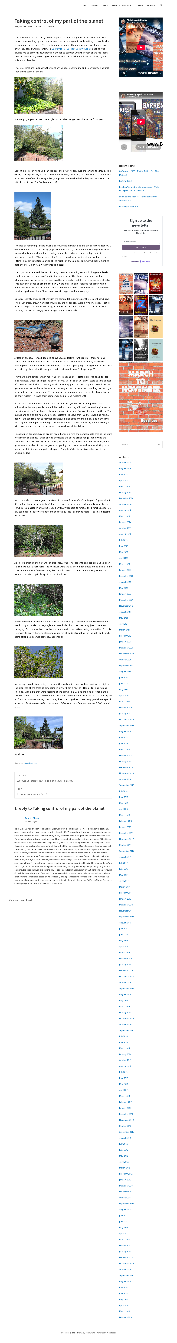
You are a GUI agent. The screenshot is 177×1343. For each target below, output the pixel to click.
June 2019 (123, 743)
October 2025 (125, 462)
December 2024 (126, 498)
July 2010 (123, 1287)
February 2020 (125, 707)
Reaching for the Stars (129, 206)
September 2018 (126, 785)
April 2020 (123, 695)
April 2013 (123, 1090)
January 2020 (125, 713)
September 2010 (126, 1275)
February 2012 (125, 1173)
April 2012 (123, 1162)
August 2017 (125, 857)
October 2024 (125, 504)
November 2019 (126, 719)
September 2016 (126, 916)
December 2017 (126, 833)
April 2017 (123, 881)
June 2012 (123, 1150)
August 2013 (125, 1066)
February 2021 (125, 635)
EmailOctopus (146, 261)
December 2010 (126, 1257)
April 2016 (123, 946)
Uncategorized (31, 763)
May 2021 (123, 617)
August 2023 (125, 534)
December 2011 (126, 1185)
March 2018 (124, 815)
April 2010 (123, 1305)
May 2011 (123, 1227)
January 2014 (125, 1054)
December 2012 (126, 1114)
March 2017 (124, 887)
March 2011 (124, 1239)
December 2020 (126, 647)
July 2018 (123, 791)
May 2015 (123, 1000)
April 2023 (123, 558)
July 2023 (123, 540)
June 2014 (123, 1042)
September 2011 (126, 1203)
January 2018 (125, 827)
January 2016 (125, 964)
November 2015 (126, 976)
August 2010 (125, 1281)
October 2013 (125, 1060)
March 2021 (124, 629)
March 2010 (124, 1311)
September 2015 (126, 988)
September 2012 (126, 1132)
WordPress (111, 1333)
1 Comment (49, 26)
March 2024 (124, 516)
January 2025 (125, 492)
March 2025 (124, 486)
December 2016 (126, 904)
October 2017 (125, 845)
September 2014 (126, 1030)
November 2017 (126, 839)
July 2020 (123, 677)
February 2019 (125, 755)
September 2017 (126, 851)
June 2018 (123, 797)
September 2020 (126, 665)
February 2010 (125, 1317)
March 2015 (124, 1006)
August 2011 (125, 1209)
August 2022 (125, 582)
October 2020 (125, 659)
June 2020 (123, 683)
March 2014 (124, 1048)
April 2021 (123, 624)
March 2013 (124, 1096)
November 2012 (126, 1120)
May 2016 (123, 940)
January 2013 (125, 1108)
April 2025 (123, 480)
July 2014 (123, 1036)
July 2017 (123, 863)
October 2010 (125, 1269)
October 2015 (125, 982)
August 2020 (125, 671)
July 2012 (123, 1144)
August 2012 (125, 1138)
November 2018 (126, 773)
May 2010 (123, 1299)
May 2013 (123, 1084)
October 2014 (125, 1024)
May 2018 (123, 803)
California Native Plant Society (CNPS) (71, 48)
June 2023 (123, 546)
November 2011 (126, 1191)
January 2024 (125, 522)
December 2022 (126, 576)
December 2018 (126, 767)
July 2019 (123, 737)
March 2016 (124, 952)
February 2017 (125, 892)
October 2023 (125, 528)
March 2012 (124, 1167)
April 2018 (123, 809)
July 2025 (123, 474)
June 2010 (123, 1293)
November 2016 (126, 910)
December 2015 (126, 970)
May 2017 (123, 875)
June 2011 (123, 1221)
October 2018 (125, 779)
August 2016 (125, 922)
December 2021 (126, 600)
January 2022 (125, 594)
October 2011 (125, 1197)
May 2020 (123, 689)
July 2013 (123, 1072)
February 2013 (125, 1102)
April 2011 (123, 1233)
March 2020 (124, 701)
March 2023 (124, 564)
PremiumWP (90, 1333)
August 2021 (125, 612)
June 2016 (123, 934)
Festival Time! (125, 181)
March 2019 (124, 749)
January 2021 (125, 641)
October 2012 (125, 1126)
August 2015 (125, 994)
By (20, 26)
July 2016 (123, 928)
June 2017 (123, 869)
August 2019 (125, 731)
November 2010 (126, 1263)
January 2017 (125, 899)
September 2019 (126, 725)
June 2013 (123, 1078)
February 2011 (125, 1245)
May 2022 (123, 588)
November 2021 (126, 606)
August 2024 (125, 510)
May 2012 (123, 1155)
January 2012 (125, 1179)
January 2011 (125, 1251)
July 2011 (123, 1215)
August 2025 (125, 468)
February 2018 (125, 821)
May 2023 (123, 552)
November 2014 (126, 1018)
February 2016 (125, 958)
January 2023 (125, 570)
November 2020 (126, 653)
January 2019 (125, 761)
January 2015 (125, 1012)
